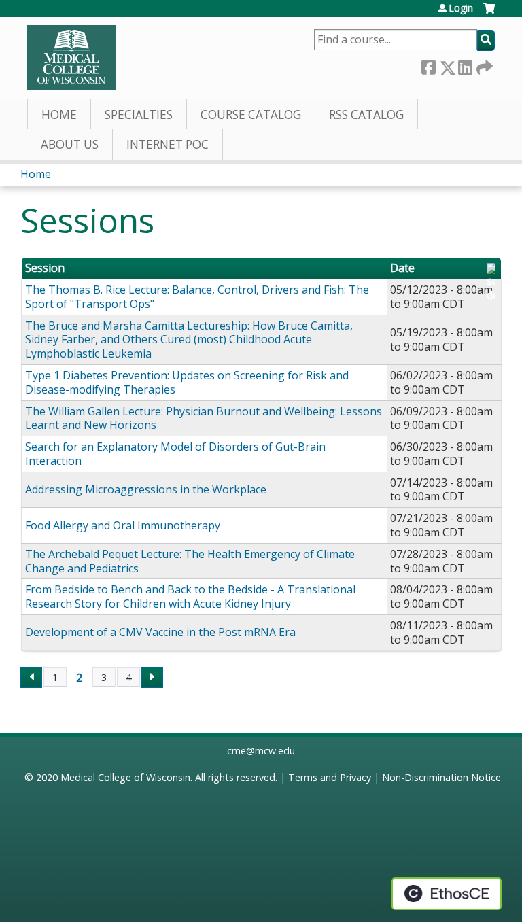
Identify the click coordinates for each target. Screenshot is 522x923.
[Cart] (489, 13)
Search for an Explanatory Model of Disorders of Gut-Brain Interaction (175, 453)
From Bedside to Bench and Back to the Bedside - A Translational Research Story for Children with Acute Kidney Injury (190, 596)
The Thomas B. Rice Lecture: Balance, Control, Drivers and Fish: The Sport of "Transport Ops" (197, 296)
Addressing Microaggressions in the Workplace (145, 489)
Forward (483, 65)
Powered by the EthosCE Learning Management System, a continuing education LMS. (447, 893)
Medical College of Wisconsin (125, 777)
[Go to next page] (152, 677)
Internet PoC (167, 144)
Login (461, 8)
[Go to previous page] (31, 677)
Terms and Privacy (329, 777)
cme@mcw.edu (261, 750)
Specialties (139, 114)
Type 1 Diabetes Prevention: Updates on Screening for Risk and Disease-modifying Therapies (187, 382)
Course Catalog (251, 114)
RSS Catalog (366, 114)
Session (45, 268)
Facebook (428, 65)
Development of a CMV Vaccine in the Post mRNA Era (160, 632)
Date (402, 268)
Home (59, 114)
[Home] (71, 58)
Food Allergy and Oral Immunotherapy (122, 525)
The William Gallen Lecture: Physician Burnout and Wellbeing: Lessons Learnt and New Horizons (203, 418)
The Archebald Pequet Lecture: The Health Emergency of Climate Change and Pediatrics (190, 561)
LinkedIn (465, 65)
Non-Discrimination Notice (441, 777)
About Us (70, 144)
